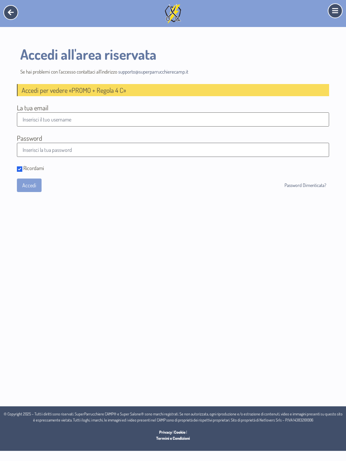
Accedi (29, 185)
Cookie (180, 432)
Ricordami (33, 168)
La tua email (32, 107)
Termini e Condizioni (173, 438)
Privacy (165, 432)
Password (29, 138)
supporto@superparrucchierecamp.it (153, 72)
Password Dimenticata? (305, 185)
